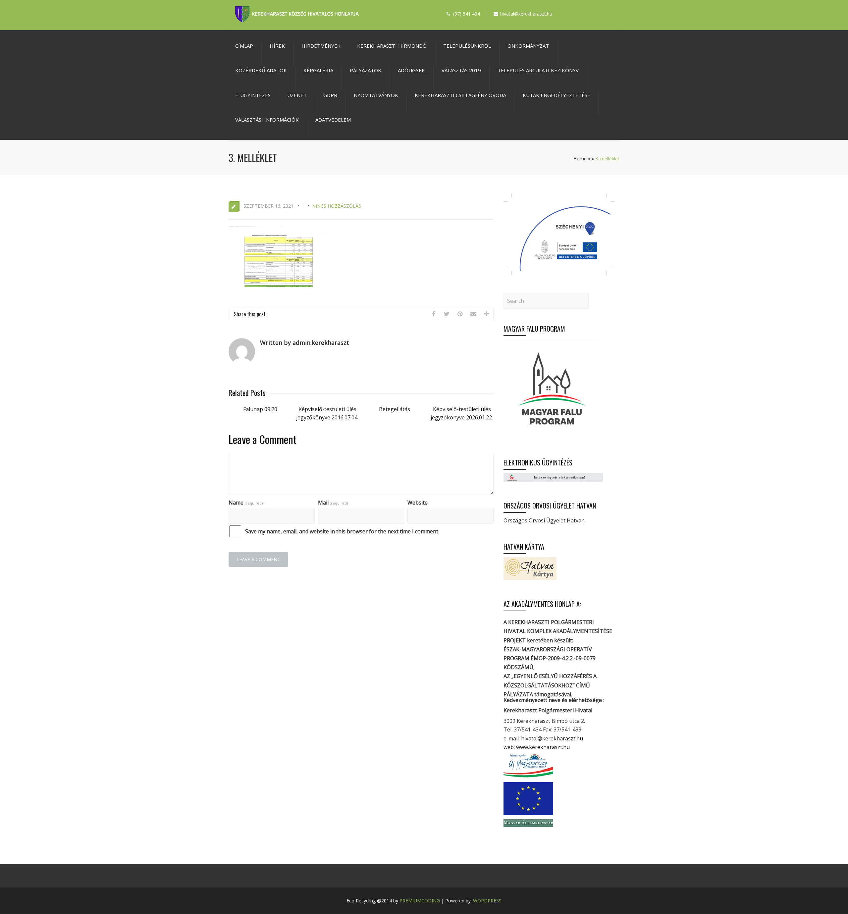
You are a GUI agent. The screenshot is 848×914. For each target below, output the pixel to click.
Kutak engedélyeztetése (556, 95)
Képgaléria (318, 70)
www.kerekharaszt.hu (543, 747)
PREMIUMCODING (419, 900)
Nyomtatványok (376, 95)
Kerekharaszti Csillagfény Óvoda (460, 95)
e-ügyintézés (253, 95)
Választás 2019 (461, 70)
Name (246, 502)
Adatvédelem (333, 119)
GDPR (330, 95)
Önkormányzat (528, 45)
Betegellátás (394, 409)
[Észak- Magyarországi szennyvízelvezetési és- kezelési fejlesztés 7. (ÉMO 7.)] (559, 273)
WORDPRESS (487, 900)
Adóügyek (411, 70)
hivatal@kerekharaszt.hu (552, 738)
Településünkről (467, 45)
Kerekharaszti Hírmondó (392, 45)
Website (417, 502)
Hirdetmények (321, 45)
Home (580, 158)
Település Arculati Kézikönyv (538, 70)
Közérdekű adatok (261, 70)
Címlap (244, 45)
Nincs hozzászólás (336, 206)
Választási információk (267, 119)
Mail (333, 502)
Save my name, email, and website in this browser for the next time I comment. (342, 531)
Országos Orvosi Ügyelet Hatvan (544, 520)
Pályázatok (365, 70)
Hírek (277, 45)
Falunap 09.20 (260, 409)
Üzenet (297, 95)
